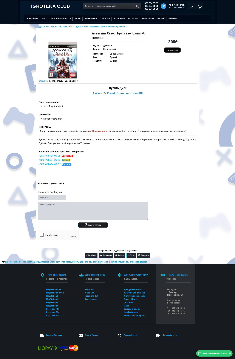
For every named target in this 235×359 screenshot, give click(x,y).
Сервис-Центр (130, 299)
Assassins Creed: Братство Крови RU (107, 26)
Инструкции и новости (134, 296)
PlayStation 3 (52, 299)
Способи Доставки (54, 335)
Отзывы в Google (132, 309)
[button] (214, 353)
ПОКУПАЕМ (105, 18)
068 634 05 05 (151, 3)
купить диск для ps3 (82, 261)
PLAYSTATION (50, 26)
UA (192, 7)
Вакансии (133, 18)
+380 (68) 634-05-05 (50, 164)
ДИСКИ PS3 (81, 26)
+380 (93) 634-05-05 (50, 160)
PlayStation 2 (52, 296)
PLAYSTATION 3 (66, 26)
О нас (126, 305)
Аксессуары (91, 299)
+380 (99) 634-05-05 (50, 156)
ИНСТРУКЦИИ (119, 18)
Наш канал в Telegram (134, 315)
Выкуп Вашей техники (134, 292)
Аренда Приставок (133, 289)
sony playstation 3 (101, 261)
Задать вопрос (94, 225)
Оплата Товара (91, 335)
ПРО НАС (161, 18)
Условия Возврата (131, 335)
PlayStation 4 (52, 302)
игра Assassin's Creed (15, 261)
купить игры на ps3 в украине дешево (129, 261)
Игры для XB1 (91, 296)
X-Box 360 (89, 289)
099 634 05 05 (151, 9)
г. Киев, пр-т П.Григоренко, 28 (174, 293)
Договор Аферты (169, 335)
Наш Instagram (131, 312)
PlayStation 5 (52, 305)
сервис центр (147, 18)
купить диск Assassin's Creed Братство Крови (49, 261)
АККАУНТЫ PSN (91, 18)
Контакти (172, 18)
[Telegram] (163, 6)
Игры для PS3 (52, 309)
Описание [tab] (43, 81)
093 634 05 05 (151, 6)
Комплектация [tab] (56, 81)
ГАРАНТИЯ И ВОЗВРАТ (57, 275)
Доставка (128, 302)
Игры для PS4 (52, 312)
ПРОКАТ (78, 18)
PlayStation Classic (55, 292)
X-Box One (89, 292)
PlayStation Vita (53, 289)
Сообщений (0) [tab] (72, 81)
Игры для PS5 (52, 315)
